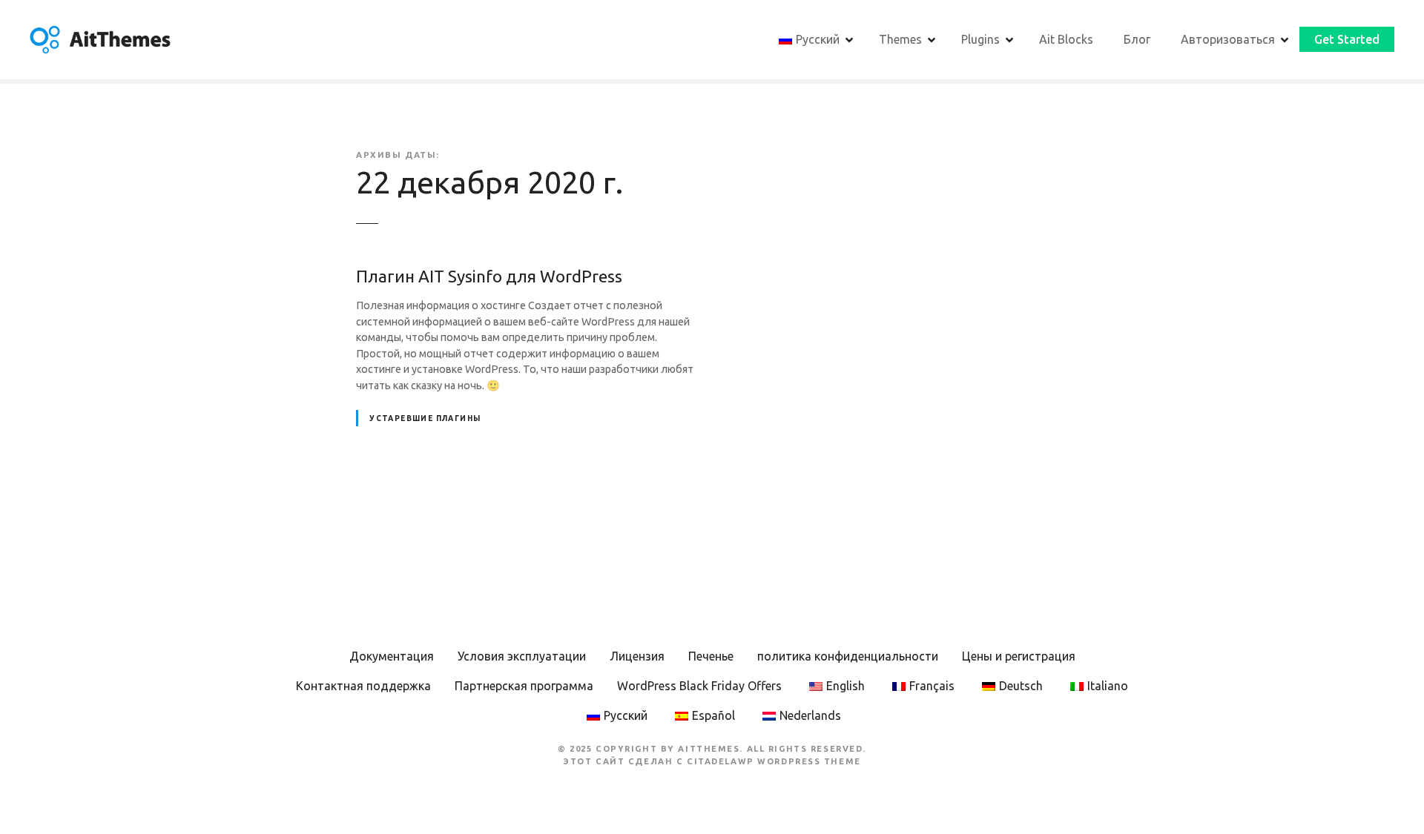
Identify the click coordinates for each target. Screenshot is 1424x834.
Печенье (711, 656)
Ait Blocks (1066, 39)
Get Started (1347, 39)
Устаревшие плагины (425, 418)
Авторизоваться (1228, 39)
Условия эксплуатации (522, 656)
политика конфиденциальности (847, 656)
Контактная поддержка (363, 685)
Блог (1137, 39)
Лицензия (637, 656)
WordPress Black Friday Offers (699, 685)
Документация (391, 656)
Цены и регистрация (1018, 656)
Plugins (980, 39)
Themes (900, 39)
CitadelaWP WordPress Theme (774, 761)
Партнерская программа (524, 685)
